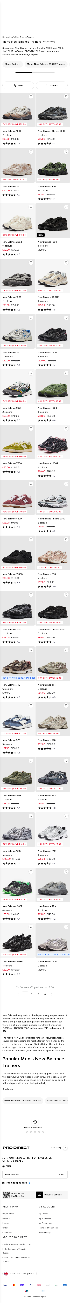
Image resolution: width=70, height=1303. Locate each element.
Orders (5, 1227)
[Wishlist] (30, 96)
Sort (20, 85)
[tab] (7, 1166)
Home (5, 37)
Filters (53, 85)
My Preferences (45, 1223)
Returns (5, 1223)
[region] (35, 64)
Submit (62, 1174)
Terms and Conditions (48, 1227)
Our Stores (7, 1232)
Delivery (6, 1218)
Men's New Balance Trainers (21, 37)
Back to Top (56, 1147)
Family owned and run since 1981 (16, 1244)
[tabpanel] (35, 1175)
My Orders (43, 1213)
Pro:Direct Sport (39, 1296)
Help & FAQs (8, 1213)
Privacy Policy (44, 1232)
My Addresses (45, 1218)
